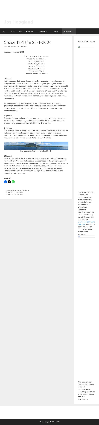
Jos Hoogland (18, 22)
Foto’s (13, 31)
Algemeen (29, 31)
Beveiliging (43, 31)
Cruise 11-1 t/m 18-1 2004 (14, 192)
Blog (20, 31)
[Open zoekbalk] (96, 31)
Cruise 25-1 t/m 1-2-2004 (14, 194)
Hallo (3, 31)
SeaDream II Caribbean (22, 190)
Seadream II (68, 31)
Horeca (55, 31)
